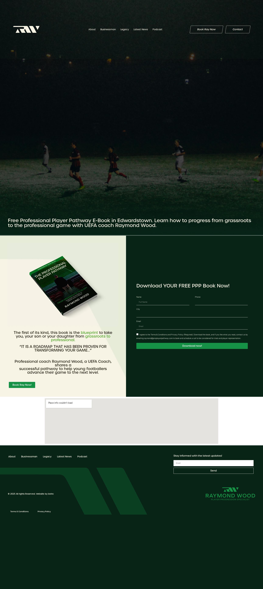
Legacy (124, 29)
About (92, 29)
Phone (197, 297)
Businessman (108, 29)
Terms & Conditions (19, 511)
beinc (51, 494)
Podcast (157, 29)
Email (138, 321)
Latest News (140, 29)
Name (138, 297)
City (138, 309)
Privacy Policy (44, 511)
